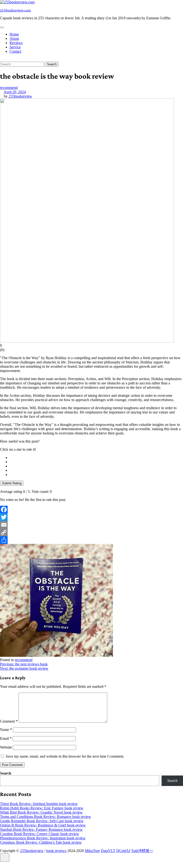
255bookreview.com (15, 10)
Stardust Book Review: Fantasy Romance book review (41, 829)
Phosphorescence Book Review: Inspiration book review (43, 838)
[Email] (91, 525)
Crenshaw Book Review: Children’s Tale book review (41, 842)
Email (6, 738)
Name (6, 730)
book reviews (56, 851)
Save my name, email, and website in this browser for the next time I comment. (65, 756)
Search (5, 773)
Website (6, 747)
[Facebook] (91, 509)
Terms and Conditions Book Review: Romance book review (45, 817)
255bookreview (20, 96)
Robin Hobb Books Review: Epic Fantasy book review (41, 808)
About (14, 38)
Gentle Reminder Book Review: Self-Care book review (42, 821)
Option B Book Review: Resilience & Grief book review (43, 825)
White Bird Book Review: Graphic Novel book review (41, 812)
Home (14, 34)
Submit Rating (11, 483)
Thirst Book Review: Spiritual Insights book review (39, 804)
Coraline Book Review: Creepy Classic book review (39, 834)
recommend (9, 88)
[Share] (91, 540)
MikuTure (92, 851)
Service (15, 47)
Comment (9, 721)
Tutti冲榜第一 (142, 851)
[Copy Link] (91, 532)
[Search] (1, 59)
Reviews (16, 43)
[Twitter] (91, 517)
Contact (15, 51)
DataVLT (108, 851)
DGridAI (123, 851)
